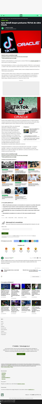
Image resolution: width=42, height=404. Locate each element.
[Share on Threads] (30, 241)
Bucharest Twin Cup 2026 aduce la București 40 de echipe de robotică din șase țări (15, 309)
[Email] (32, 241)
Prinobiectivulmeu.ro (6, 377)
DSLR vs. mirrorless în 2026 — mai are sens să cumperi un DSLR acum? (34, 171)
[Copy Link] (35, 241)
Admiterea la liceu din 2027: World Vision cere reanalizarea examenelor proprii (33, 184)
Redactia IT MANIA (9, 27)
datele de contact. (21, 383)
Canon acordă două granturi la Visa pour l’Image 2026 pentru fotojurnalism (7, 171)
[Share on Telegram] (28, 241)
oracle (16, 217)
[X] (35, 258)
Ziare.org (3, 379)
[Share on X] (20, 241)
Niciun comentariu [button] (36, 276)
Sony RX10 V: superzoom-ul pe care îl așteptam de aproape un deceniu (7, 197)
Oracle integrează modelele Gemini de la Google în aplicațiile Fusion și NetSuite (36, 309)
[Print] (37, 241)
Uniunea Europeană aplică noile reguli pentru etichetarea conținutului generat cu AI (5, 309)
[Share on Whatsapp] (23, 241)
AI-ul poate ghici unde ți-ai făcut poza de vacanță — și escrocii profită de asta (20, 184)
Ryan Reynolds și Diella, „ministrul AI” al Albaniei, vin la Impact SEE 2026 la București (20, 171)
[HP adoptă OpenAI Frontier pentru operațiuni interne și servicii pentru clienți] (26, 303)
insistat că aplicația (15, 138)
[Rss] (40, 258)
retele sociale (20, 217)
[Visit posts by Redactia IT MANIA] (2, 258)
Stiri (7, 20)
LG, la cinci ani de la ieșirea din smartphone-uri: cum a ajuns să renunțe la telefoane (20, 208)
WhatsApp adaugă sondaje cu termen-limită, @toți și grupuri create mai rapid (36, 293)
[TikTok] (36, 395)
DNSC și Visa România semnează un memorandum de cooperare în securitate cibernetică (21, 205)
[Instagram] (38, 258)
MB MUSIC (4, 374)
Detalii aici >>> (31, 389)
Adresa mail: (4, 226)
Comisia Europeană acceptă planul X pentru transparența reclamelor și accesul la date (26, 293)
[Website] (33, 258)
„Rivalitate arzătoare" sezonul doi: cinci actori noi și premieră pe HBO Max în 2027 (7, 184)
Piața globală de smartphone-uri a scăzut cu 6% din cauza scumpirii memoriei (19, 213)
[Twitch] (37, 395)
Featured (3, 20)
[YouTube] (37, 258)
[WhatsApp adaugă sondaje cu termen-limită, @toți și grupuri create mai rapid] (36, 286)
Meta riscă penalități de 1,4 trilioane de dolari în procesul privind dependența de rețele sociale (34, 131)
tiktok (25, 217)
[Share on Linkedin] (25, 241)
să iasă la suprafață (34, 60)
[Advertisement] (21, 7)
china (6, 217)
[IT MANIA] (21, 15)
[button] (2, 15)
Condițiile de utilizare (16, 235)
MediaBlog (4, 373)
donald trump (11, 217)
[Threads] (38, 395)
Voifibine (3, 376)
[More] (40, 241)
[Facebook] (34, 258)
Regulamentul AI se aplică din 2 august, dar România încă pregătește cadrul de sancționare (5, 293)
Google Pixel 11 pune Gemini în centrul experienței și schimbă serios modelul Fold (20, 206)
